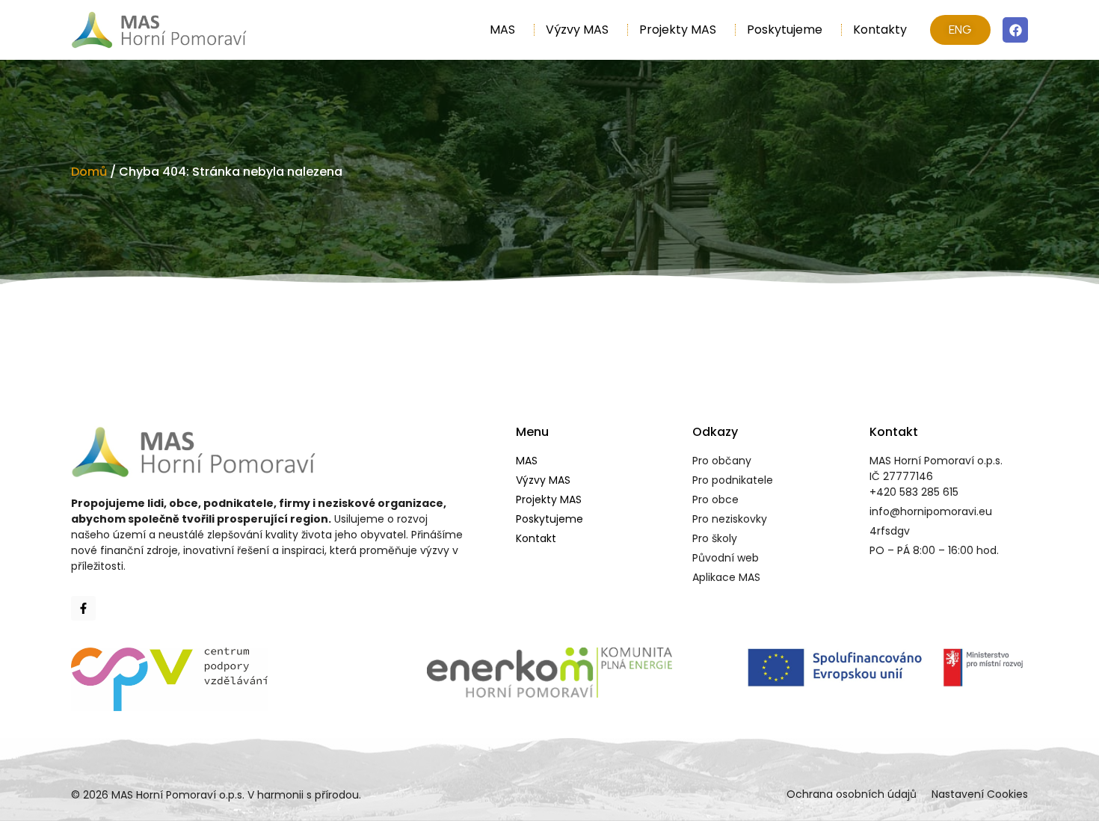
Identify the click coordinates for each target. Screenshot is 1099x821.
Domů (89, 171)
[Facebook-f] (83, 608)
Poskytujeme (784, 29)
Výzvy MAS (577, 29)
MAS (502, 29)
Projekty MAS (677, 29)
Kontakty (880, 29)
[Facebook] (1015, 30)
